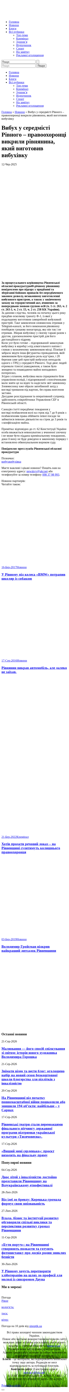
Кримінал (22, 38)
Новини (14, 25)
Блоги (12, 28)
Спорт (20, 48)
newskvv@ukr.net (37, 471)
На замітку (23, 51)
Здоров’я (21, 41)
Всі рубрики (16, 31)
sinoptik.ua (35, 1326)
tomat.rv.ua (53, 1345)
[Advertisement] (34, 992)
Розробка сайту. (11, 1385)
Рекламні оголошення (30, 55)
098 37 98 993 (50, 474)
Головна (14, 21)
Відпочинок (23, 45)
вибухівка (15, 461)
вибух (5, 461)
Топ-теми (22, 35)
